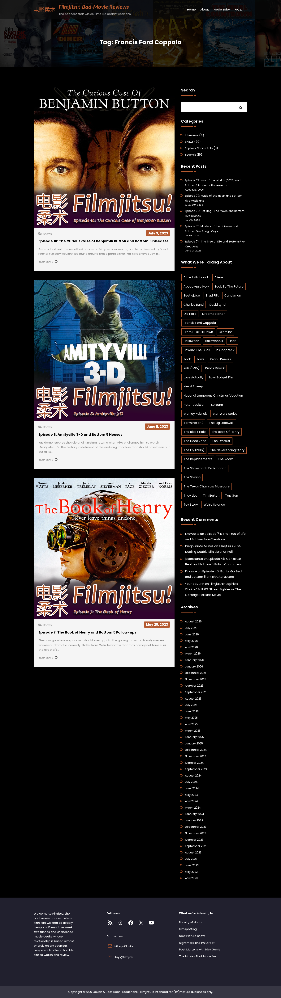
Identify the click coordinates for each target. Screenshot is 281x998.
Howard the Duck (197, 350)
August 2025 (193, 699)
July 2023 (191, 859)
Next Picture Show (192, 936)
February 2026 (194, 660)
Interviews (191, 135)
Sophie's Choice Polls (199, 148)
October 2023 (194, 840)
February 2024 (194, 814)
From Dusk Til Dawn (198, 332)
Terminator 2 (193, 423)
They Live (190, 495)
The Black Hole (195, 432)
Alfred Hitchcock (196, 277)
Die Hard (190, 314)
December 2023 (195, 827)
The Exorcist (221, 441)
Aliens (218, 277)
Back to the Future (229, 286)
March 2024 (193, 808)
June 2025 (192, 711)
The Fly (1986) (194, 450)
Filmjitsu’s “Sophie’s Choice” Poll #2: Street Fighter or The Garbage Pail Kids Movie (213, 589)
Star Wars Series (225, 413)
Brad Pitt (212, 295)
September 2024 (196, 769)
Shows (47, 234)
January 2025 (194, 743)
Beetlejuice (192, 295)
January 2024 (194, 820)
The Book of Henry (225, 432)
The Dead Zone (195, 441)
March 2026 (193, 653)
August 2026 (193, 621)
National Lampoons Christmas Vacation (213, 395)
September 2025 (196, 692)
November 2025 (195, 679)
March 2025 (193, 731)
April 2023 (191, 878)
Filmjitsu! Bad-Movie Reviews (94, 7)
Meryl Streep (193, 386)
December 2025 (195, 673)
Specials (190, 155)
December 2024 (196, 750)
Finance (191, 571)
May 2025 (191, 718)
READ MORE (45, 261)
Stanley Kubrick (195, 413)
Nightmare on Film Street (197, 943)
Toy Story (191, 504)
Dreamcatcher (213, 314)
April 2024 (191, 801)
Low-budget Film (221, 377)
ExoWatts (192, 534)
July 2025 (191, 705)
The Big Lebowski (221, 423)
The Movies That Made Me (197, 956)
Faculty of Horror (190, 922)
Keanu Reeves (220, 359)
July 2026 (191, 628)
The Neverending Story (227, 450)
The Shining (192, 477)
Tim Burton (211, 495)
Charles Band (194, 304)
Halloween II (214, 341)
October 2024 (194, 763)
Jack (187, 359)
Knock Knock (215, 368)
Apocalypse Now (196, 286)
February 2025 (194, 737)
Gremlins (225, 332)
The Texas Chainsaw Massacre (207, 486)
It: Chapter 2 (225, 350)
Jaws (200, 359)
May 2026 (191, 641)
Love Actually (193, 377)
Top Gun (231, 495)
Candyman (232, 295)
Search (188, 90)
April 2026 (191, 647)
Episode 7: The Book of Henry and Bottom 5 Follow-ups (87, 632)
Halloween (191, 341)
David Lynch (218, 304)
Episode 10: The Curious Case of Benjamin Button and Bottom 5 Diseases (103, 241)
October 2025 (194, 686)
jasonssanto (194, 559)
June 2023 (192, 865)
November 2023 (195, 833)
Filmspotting (188, 929)
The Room (225, 459)
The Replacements (198, 459)
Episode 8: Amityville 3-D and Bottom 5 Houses (80, 434)
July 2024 (191, 782)
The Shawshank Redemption (205, 468)
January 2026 (194, 666)
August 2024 (193, 775)
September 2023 (196, 846)
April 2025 (191, 724)
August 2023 (193, 852)
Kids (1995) (191, 368)
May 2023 (191, 872)
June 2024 (192, 788)
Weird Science (214, 504)
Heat (232, 341)
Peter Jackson (194, 404)
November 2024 (195, 756)
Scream (217, 404)
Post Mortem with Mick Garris (199, 949)
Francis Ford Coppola (200, 323)
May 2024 (191, 795)
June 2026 (192, 634)
